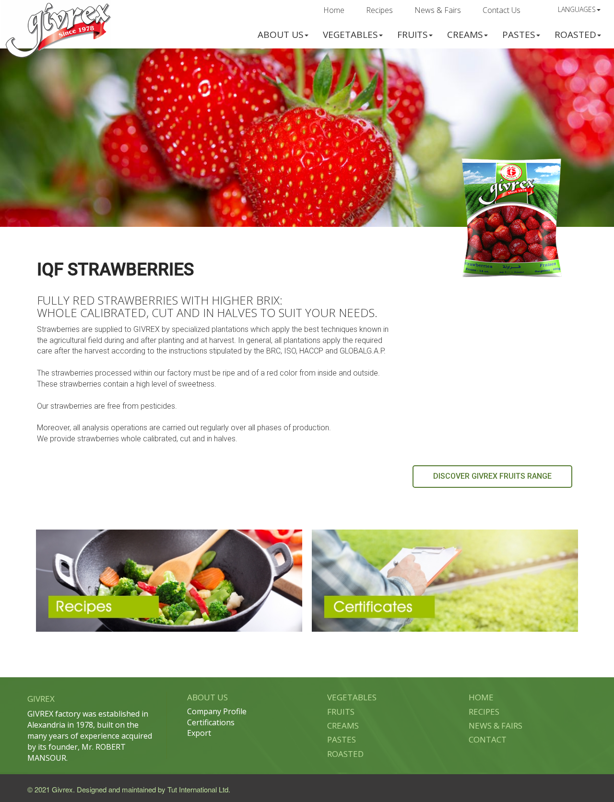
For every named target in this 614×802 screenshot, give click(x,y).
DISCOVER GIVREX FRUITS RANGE (492, 476)
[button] (283, 33)
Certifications (211, 722)
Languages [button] (577, 9)
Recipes (379, 10)
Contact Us (501, 10)
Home (333, 10)
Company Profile (217, 711)
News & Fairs (437, 10)
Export (199, 733)
